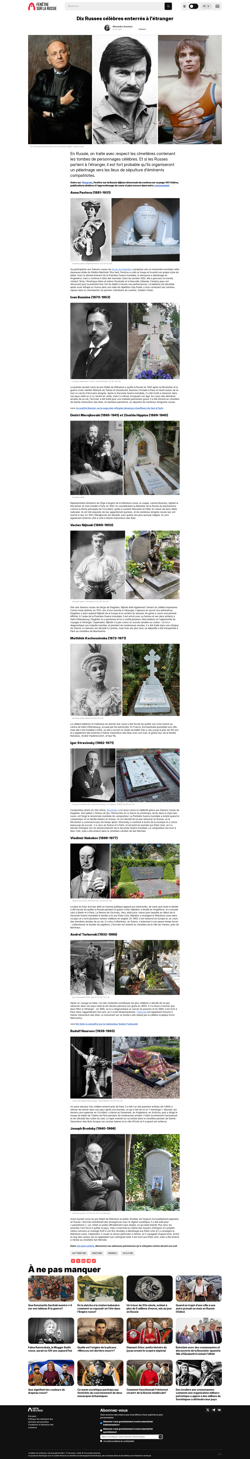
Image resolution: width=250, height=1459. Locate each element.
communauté (161, 185)
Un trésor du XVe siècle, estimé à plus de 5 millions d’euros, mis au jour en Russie (149, 1308)
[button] (163, 5)
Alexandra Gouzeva (122, 26)
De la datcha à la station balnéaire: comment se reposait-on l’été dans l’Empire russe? (98, 1308)
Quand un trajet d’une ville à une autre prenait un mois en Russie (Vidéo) (195, 1308)
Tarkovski (141, 1012)
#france (112, 1253)
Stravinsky (112, 810)
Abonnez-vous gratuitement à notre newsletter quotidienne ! (128, 1430)
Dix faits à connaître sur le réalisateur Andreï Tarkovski (107, 1024)
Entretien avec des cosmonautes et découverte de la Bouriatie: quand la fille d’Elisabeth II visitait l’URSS (198, 1351)
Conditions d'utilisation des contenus (41, 1426)
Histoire (142, 29)
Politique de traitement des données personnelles (40, 1420)
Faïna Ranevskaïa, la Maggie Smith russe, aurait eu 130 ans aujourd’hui (50, 1349)
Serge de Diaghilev (122, 269)
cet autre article (85, 1246)
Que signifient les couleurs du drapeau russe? (46, 1391)
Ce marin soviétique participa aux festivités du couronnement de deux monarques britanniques (99, 1393)
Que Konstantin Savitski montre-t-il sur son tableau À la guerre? (50, 1307)
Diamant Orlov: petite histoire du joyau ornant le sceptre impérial (147, 1349)
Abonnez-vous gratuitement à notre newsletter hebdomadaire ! (128, 1423)
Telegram (87, 182)
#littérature (79, 1253)
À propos (32, 1416)
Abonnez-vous (114, 1410)
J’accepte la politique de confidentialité (118, 1441)
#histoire (97, 1253)
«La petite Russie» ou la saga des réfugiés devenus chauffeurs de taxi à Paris (119, 408)
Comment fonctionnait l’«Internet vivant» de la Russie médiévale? (147, 1391)
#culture (128, 1253)
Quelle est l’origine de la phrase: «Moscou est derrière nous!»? (97, 1349)
